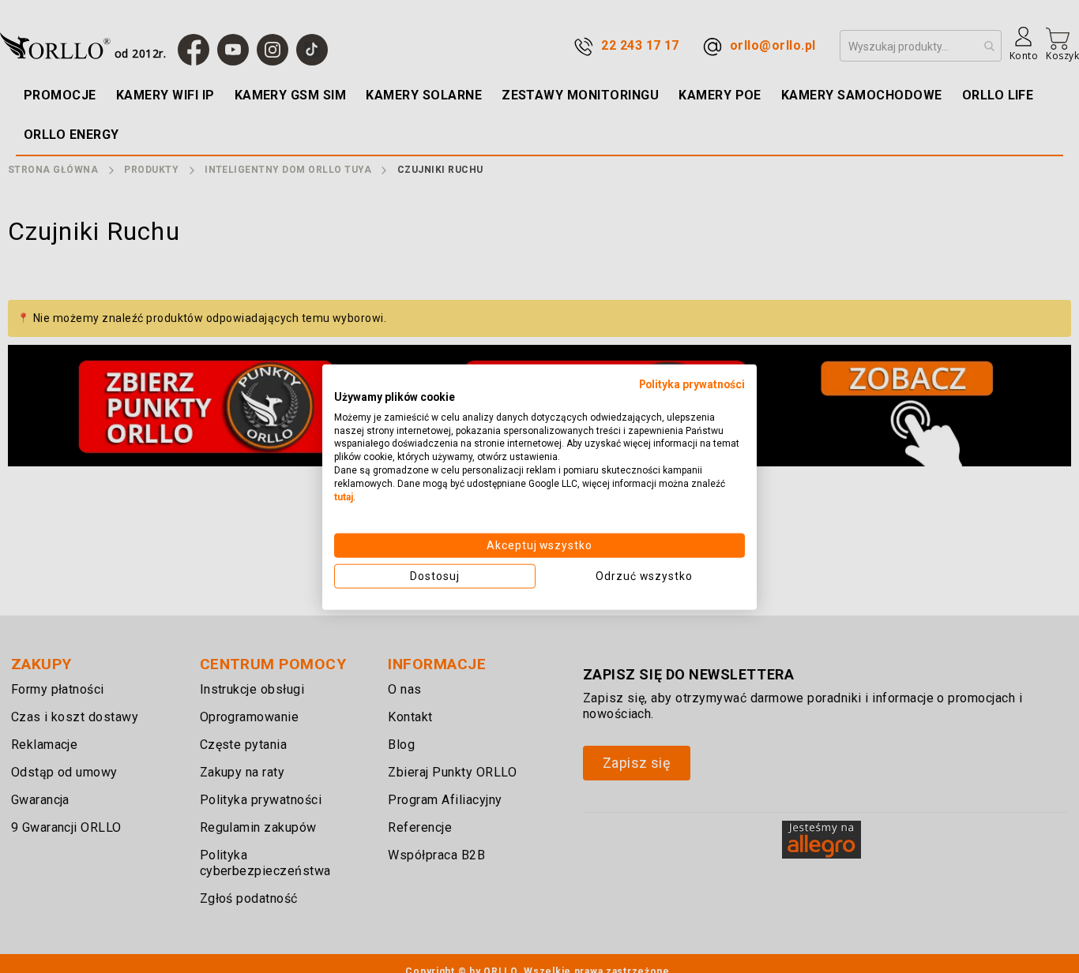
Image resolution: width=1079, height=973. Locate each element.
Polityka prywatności (692, 383)
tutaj (343, 496)
